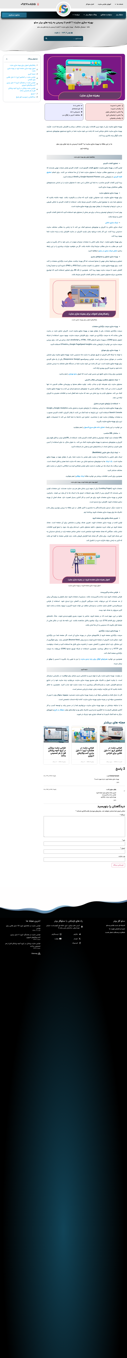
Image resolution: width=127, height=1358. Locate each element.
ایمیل (122, 848)
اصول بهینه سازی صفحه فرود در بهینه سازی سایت (21, 69)
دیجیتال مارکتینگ (80, 27)
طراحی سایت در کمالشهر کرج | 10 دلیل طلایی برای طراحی (20, 78)
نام (123, 840)
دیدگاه (122, 815)
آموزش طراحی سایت (104, 4)
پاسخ (118, 782)
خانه (88, 27)
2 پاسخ (33, 94)
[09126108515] (38, 4)
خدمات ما (120, 4)
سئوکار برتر (119, 15)
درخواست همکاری (106, 15)
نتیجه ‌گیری (31, 74)
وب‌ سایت (122, 856)
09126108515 (28, 4)
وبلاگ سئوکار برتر (91, 15)
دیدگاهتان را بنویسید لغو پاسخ (25, 97)
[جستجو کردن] (46, 38)
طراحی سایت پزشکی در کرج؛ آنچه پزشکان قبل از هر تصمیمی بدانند (21, 89)
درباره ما (77, 15)
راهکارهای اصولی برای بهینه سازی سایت (22, 65)
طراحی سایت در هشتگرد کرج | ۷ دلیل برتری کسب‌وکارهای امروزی (21, 84)
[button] (6, 59)
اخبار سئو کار (90, 4)
